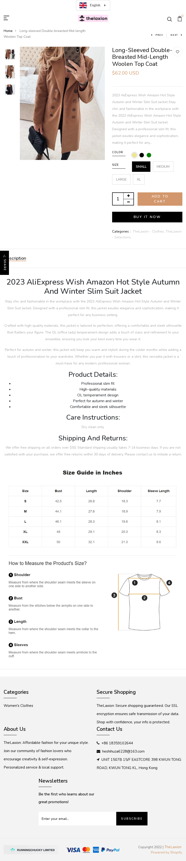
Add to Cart (160, 199)
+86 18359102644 (117, 743)
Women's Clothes (18, 705)
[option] (10, 55)
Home (8, 31)
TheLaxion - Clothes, (149, 231)
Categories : (121, 231)
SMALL (141, 166)
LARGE (121, 179)
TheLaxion (172, 847)
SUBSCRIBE (132, 819)
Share (5, 265)
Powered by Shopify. (166, 852)
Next (174, 35)
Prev (159, 35)
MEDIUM (163, 166)
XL (139, 179)
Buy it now (147, 217)
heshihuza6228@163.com (123, 751)
